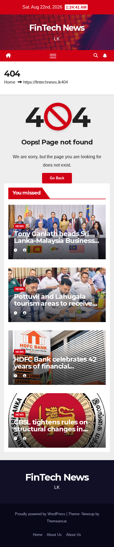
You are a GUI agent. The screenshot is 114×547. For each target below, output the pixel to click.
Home (9, 82)
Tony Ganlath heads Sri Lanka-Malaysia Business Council (54, 241)
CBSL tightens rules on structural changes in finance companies (51, 429)
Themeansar (56, 521)
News (19, 226)
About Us (54, 535)
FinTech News (57, 28)
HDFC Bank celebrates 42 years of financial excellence (55, 366)
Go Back (57, 178)
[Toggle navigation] (53, 56)
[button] (96, 55)
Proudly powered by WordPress (40, 514)
